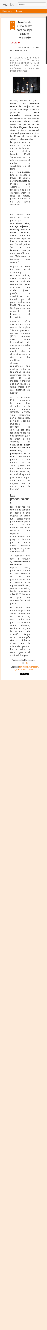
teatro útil (32, 669)
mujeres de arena (20, 669)
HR (26, 662)
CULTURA (15, 42)
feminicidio (23, 666)
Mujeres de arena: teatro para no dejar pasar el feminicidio (24, 29)
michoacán (33, 666)
